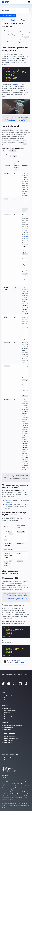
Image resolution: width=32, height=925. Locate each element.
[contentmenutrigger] (15, 11)
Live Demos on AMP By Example (16, 120)
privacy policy (25, 805)
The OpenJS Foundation (10, 736)
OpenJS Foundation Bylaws (11, 738)
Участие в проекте (8, 727)
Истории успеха (7, 699)
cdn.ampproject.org (20, 803)
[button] (29, 2)
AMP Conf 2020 (7, 749)
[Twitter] (3, 683)
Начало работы (7, 708)
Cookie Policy (5, 777)
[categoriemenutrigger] (8, 15)
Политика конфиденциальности (16, 775)
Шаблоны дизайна (8, 716)
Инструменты (7, 718)
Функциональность (8, 702)
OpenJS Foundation (8, 782)
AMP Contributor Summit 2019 (11, 751)
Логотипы (6, 759)
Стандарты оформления (9, 757)
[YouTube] (8, 683)
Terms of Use (5, 775)
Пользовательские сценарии (10, 697)
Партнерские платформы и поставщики (13, 725)
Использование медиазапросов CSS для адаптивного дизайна (17, 599)
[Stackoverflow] (26, 683)
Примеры (6, 714)
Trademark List (8, 742)
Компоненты (7, 712)
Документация (5, 20)
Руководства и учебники (14, 19)
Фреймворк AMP (8, 695)
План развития (7, 729)
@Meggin (17, 661)
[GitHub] (20, 683)
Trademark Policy (8, 740)
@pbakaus (21, 662)
